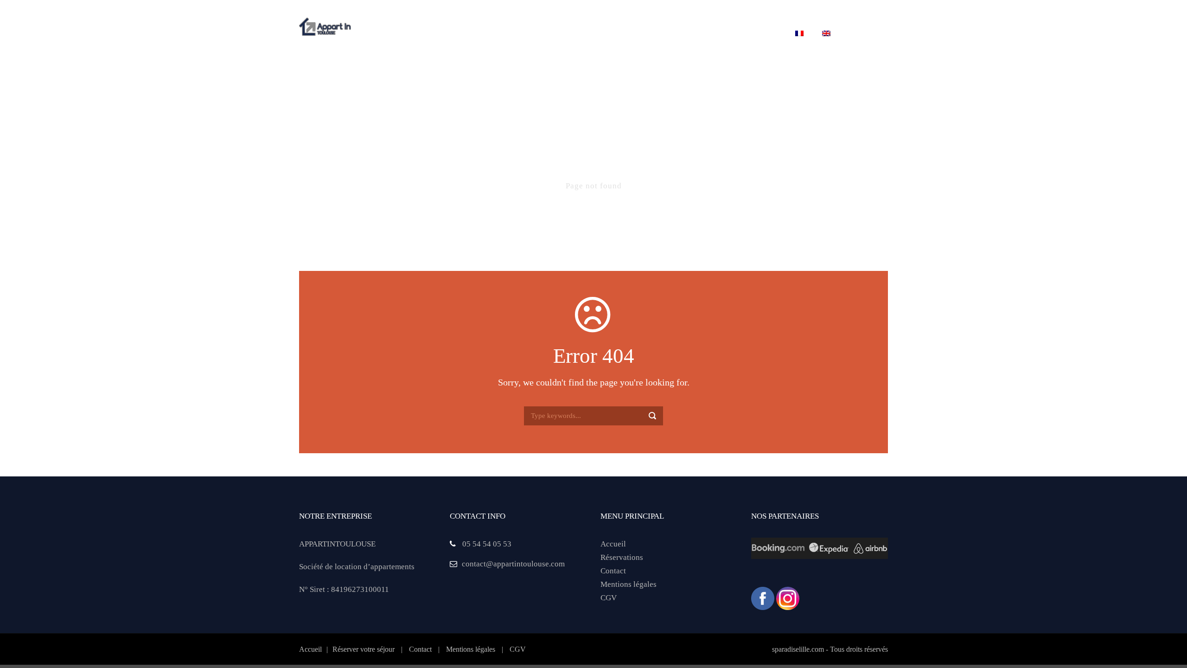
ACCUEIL (385, 34)
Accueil (613, 544)
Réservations (621, 557)
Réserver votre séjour (608, 34)
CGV (608, 597)
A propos (436, 34)
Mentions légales (628, 584)
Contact (760, 34)
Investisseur (698, 34)
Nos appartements (508, 34)
